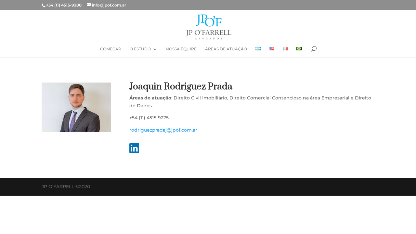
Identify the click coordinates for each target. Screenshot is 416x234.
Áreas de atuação (226, 49)
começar (110, 49)
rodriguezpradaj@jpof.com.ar (163, 130)
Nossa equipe (181, 49)
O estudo (140, 49)
